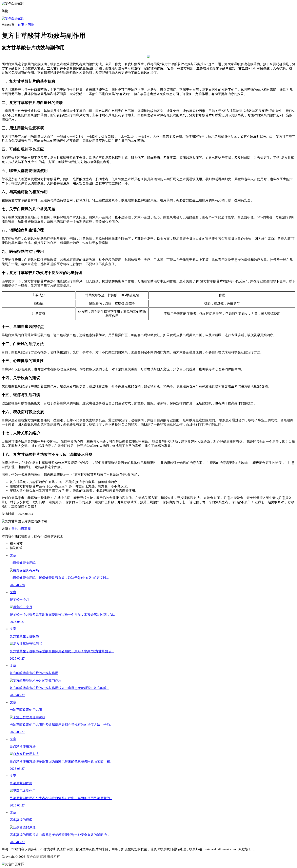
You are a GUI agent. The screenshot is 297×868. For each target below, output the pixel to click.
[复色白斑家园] (13, 18)
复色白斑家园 (21, 528)
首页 (21, 24)
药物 (31, 24)
